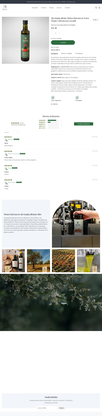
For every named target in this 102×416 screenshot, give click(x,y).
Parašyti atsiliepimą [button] (84, 124)
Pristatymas (79, 53)
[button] (42, 120)
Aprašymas (54, 53)
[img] (8, 137)
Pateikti (61, 408)
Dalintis (55, 104)
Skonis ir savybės (66, 53)
